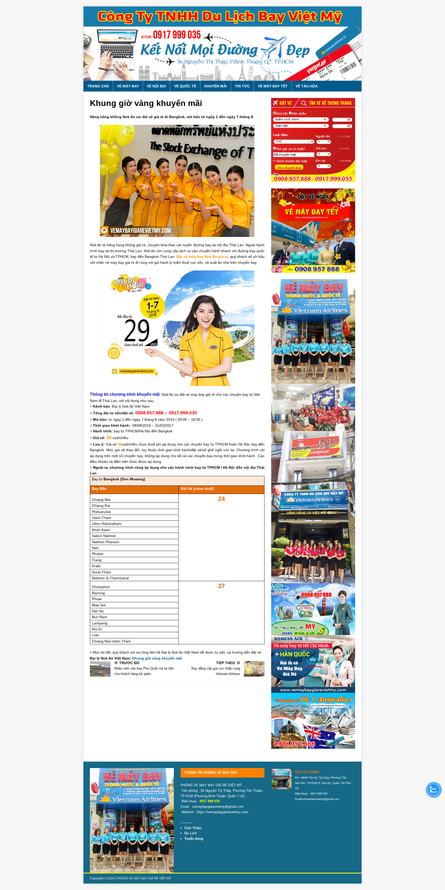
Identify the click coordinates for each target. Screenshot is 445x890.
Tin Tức (242, 86)
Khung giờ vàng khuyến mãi (157, 658)
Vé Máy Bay (128, 86)
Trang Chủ (98, 86)
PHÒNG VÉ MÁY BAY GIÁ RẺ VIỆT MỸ (144, 878)
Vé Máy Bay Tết (273, 86)
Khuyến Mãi (215, 86)
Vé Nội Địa (156, 86)
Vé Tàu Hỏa (307, 86)
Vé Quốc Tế (185, 86)
